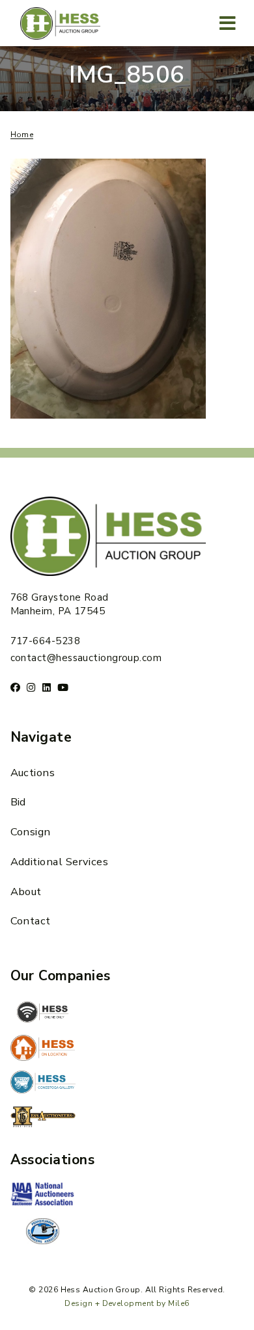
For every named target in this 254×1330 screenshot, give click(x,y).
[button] (228, 23)
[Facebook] (15, 687)
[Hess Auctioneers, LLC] (43, 1119)
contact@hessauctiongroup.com (86, 657)
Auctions (32, 772)
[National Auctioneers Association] (43, 1195)
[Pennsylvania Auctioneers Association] (43, 1231)
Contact (30, 920)
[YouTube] (62, 687)
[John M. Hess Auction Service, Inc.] (43, 1048)
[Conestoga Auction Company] (43, 1084)
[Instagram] (31, 687)
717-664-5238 (45, 640)
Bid (18, 801)
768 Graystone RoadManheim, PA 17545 (59, 604)
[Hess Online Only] (43, 1012)
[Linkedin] (46, 687)
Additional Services (59, 861)
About (26, 891)
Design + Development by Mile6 (126, 1303)
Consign (30, 831)
